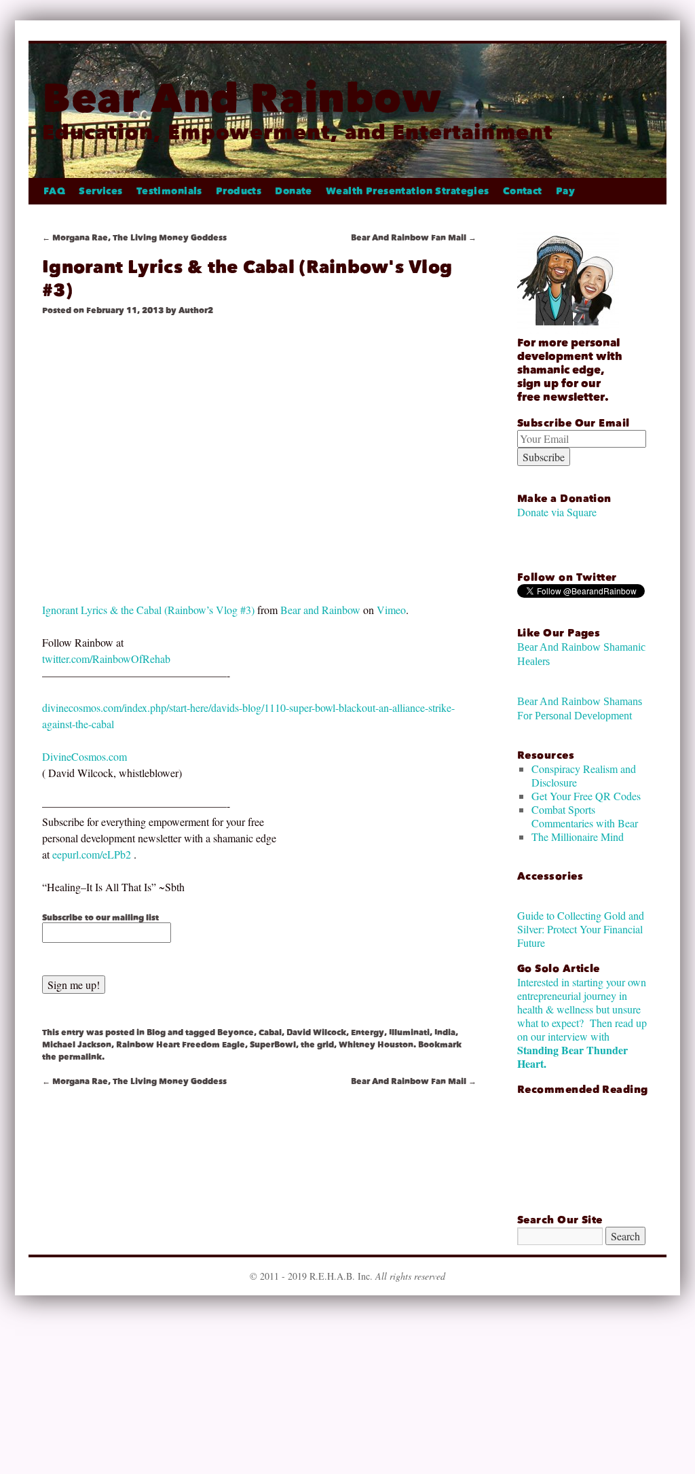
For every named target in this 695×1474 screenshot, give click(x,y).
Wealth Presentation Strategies (407, 191)
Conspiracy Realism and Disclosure (583, 775)
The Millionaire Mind (577, 836)
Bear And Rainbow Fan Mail (413, 237)
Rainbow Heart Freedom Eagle (180, 1044)
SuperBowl (273, 1044)
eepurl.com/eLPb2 (91, 854)
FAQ (54, 191)
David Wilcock (316, 1032)
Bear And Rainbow (242, 98)
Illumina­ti (409, 1032)
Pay (565, 191)
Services (100, 191)
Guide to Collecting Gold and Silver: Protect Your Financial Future (580, 929)
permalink (80, 1057)
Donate (293, 191)
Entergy (367, 1032)
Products (238, 191)
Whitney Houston (376, 1044)
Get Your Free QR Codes (586, 796)
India (444, 1032)
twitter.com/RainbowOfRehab (106, 658)
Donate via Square (557, 512)
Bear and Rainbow (320, 610)
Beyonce (235, 1032)
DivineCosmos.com (84, 756)
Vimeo (391, 610)
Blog (156, 1032)
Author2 (196, 310)
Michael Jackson (76, 1044)
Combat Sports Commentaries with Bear (584, 816)
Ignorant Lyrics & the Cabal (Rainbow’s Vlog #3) (148, 610)
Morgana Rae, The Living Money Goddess (134, 237)
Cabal (270, 1032)
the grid (317, 1044)
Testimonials (169, 191)
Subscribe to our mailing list (100, 917)
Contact (522, 191)
